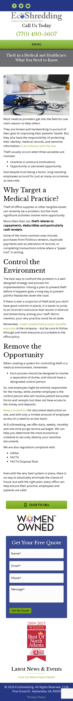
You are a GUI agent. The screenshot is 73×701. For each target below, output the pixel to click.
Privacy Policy (36, 697)
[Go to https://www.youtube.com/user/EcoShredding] (27, 6)
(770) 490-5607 (36, 34)
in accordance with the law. (38, 146)
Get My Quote (20, 610)
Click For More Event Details (36, 677)
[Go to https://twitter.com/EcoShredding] (21, 6)
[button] (36, 505)
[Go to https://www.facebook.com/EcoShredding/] (14, 6)
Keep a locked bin (15, 410)
